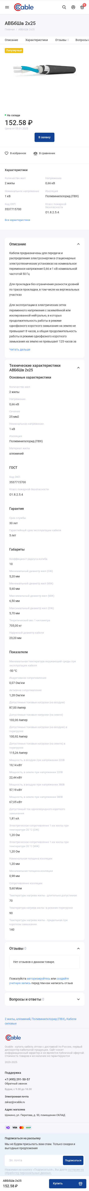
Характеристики (36, 40)
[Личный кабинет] (73, 7)
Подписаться (73, 1160)
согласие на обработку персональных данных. (44, 1171)
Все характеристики (17, 220)
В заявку (44, 137)
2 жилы (10, 1019)
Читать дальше (19, 349)
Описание (11, 40)
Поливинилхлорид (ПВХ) (48, 1019)
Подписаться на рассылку (23, 1138)
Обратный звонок (16, 1083)
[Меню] (7, 7)
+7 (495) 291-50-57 (17, 1079)
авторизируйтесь (38, 978)
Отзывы (62, 40)
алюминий (23, 1019)
